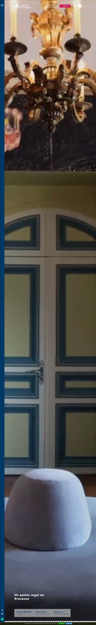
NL (74, 9)
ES (74, 11)
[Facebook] (2, 610)
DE (74, 8)
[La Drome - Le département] (82, 6)
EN (74, 7)
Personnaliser (69, 623)
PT (74, 13)
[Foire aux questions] (2, 619)
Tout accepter (61, 623)
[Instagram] (2, 614)
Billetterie (66, 6)
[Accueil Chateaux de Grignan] (22, 6)
